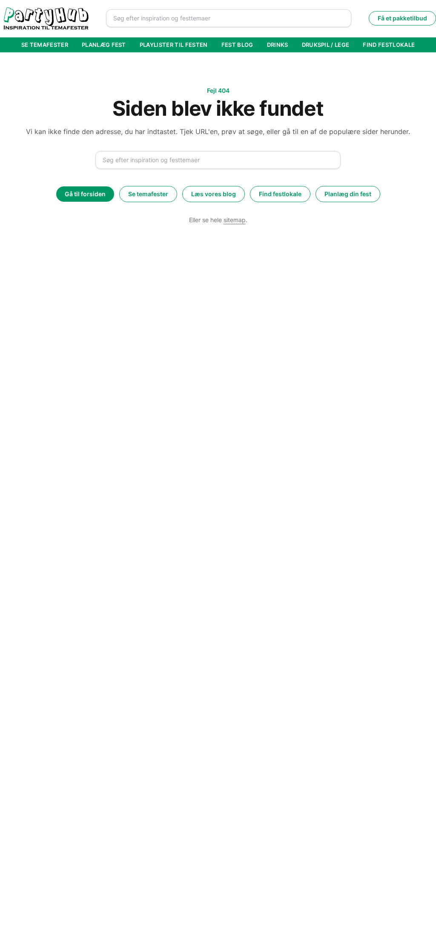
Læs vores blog (213, 193)
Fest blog (237, 44)
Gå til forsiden (85, 193)
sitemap (235, 219)
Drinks (277, 44)
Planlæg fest (104, 44)
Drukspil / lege (326, 44)
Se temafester (44, 44)
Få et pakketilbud (402, 18)
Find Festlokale (389, 44)
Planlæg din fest (347, 193)
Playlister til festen (174, 44)
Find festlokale (280, 193)
